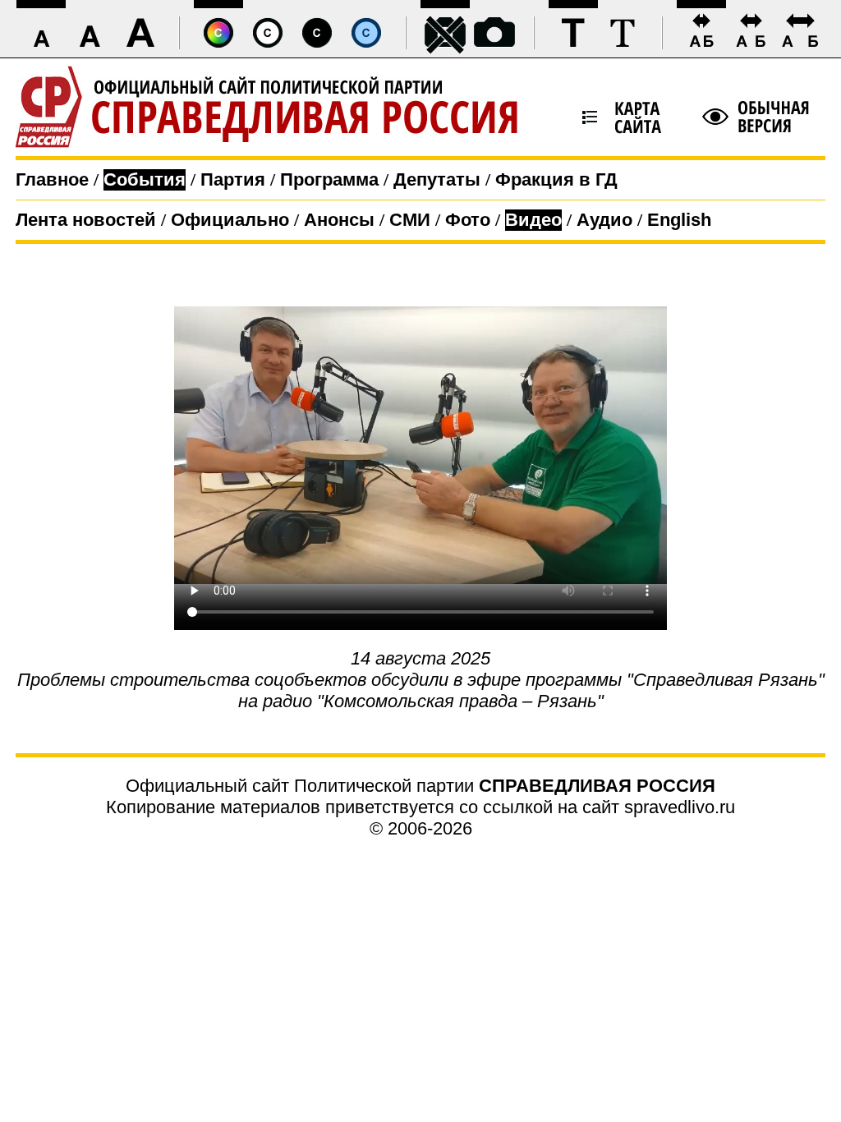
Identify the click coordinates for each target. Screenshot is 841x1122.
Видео (533, 219)
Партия (232, 179)
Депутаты (436, 179)
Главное (52, 179)
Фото (467, 219)
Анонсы (339, 219)
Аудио (604, 219)
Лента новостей (86, 219)
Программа (329, 179)
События (144, 179)
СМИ (409, 219)
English (679, 219)
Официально (230, 219)
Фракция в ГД (556, 179)
